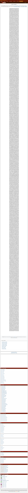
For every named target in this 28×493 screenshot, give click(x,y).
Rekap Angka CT (2, 430)
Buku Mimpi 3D (2, 461)
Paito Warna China (3, 402)
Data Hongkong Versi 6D (3, 391)
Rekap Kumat (2, 431)
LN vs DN (2, 444)
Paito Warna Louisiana (17, 6)
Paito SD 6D (2, 397)
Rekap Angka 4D (2, 429)
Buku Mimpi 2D (2, 460)
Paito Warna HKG (3, 394)
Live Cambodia (10, 1)
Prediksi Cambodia (3, 373)
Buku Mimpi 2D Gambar (3, 459)
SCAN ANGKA (21, 1)
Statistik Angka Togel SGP (3, 414)
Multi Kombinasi (2, 442)
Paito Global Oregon (3, 409)
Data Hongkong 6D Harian (4, 392)
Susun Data (2, 448)
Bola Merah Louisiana (4, 345)
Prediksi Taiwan (2, 372)
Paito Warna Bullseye (3, 401)
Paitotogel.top (16, 491)
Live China (18, 1)
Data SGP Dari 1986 (3, 388)
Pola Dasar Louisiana (4, 344)
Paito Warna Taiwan (3, 400)
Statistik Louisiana (4, 346)
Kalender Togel (2, 434)
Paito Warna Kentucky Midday (4, 404)
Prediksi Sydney (2, 371)
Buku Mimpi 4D (2, 462)
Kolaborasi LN (2, 443)
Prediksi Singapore (3, 369)
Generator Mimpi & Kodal (3, 458)
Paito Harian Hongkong (3, 405)
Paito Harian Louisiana (24, 6)
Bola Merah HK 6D (3, 407)
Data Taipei (6, 466)
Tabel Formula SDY (3, 387)
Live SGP (4, 1)
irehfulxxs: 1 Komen (4, 485)
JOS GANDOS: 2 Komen (4, 476)
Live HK (7, 1)
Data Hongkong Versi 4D (3, 390)
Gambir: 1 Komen (4, 479)
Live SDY (1, 1)
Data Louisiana (14, 4)
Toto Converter (2, 432)
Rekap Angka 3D (2, 428)
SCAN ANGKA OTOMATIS (14, 352)
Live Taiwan (14, 1)
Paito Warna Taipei (6, 465)
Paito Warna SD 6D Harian (4, 398)
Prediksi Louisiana (4, 348)
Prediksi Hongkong (3, 370)
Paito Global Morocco (3, 411)
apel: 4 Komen (3, 475)
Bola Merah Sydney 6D (3, 408)
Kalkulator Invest (2, 447)
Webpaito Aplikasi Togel (3, 0)
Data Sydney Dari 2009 (3, 395)
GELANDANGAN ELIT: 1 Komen (5, 480)
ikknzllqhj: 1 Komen (4, 484)
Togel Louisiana (3, 347)
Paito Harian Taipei (6, 471)
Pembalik (2, 446)
